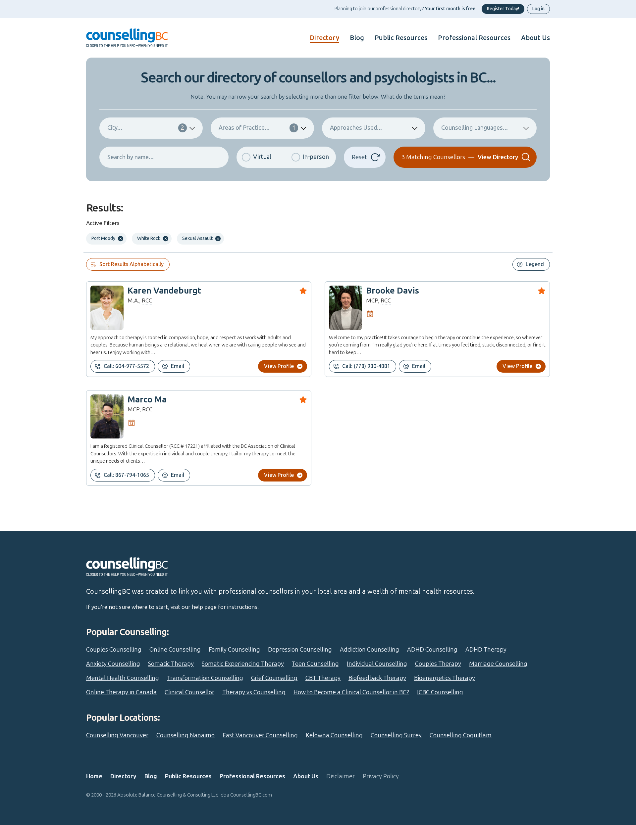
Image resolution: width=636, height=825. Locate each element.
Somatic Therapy (171, 663)
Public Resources (401, 37)
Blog (357, 37)
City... (145, 127)
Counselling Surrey (396, 735)
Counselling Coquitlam (461, 735)
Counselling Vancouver (117, 735)
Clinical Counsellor (189, 692)
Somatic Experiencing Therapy (243, 663)
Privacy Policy (381, 776)
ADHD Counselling (432, 649)
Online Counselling (175, 649)
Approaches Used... (356, 127)
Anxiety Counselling (113, 663)
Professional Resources (474, 37)
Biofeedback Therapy (377, 678)
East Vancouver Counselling (260, 735)
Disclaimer (340, 776)
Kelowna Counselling (334, 735)
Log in (538, 9)
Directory (324, 37)
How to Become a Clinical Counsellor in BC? (351, 692)
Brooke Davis (392, 291)
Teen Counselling (315, 663)
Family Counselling (234, 649)
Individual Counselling (377, 663)
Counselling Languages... (474, 127)
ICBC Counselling (440, 692)
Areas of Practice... (257, 127)
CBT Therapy (323, 678)
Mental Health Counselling (122, 678)
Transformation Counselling (205, 678)
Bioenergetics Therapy (444, 678)
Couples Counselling (113, 649)
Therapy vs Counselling (254, 692)
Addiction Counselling (369, 649)
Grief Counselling (274, 678)
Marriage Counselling (498, 663)
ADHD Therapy (485, 649)
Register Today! (503, 9)
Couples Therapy (438, 663)
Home (94, 776)
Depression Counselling (300, 649)
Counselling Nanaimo (185, 735)
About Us (535, 37)
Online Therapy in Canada (121, 692)
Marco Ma (147, 399)
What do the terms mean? (413, 96)
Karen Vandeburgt (164, 291)
